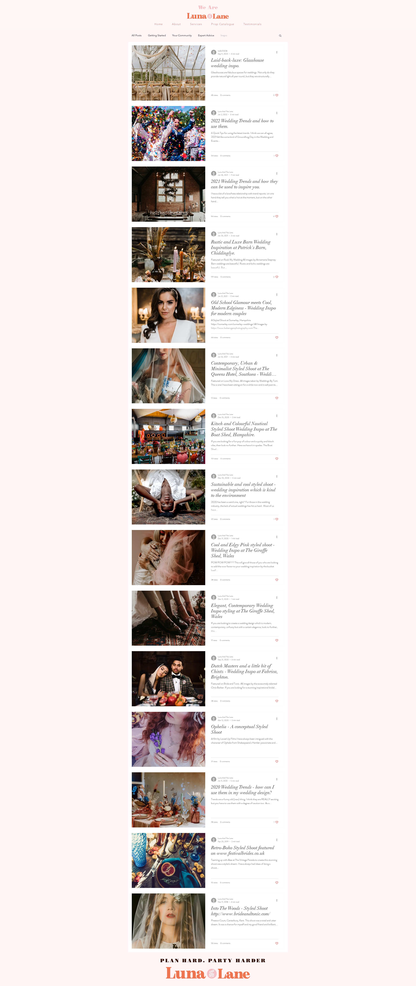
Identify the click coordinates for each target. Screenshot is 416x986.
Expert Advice (206, 35)
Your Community (182, 35)
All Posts (137, 35)
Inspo (224, 35)
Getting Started (157, 35)
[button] (280, 36)
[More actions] (278, 52)
